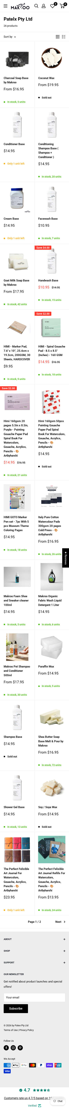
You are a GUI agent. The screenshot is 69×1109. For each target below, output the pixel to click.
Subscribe (15, 1008)
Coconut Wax (46, 78)
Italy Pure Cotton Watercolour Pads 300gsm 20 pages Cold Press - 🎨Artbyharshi (49, 526)
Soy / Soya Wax (47, 807)
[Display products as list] (63, 36)
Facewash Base (48, 218)
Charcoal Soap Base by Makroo (16, 80)
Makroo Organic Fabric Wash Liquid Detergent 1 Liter (49, 601)
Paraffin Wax (46, 666)
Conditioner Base (14, 144)
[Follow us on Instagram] (13, 1047)
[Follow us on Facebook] (6, 1047)
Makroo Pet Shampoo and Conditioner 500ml (17, 671)
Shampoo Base (13, 737)
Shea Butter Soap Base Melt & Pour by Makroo (50, 741)
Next (58, 921)
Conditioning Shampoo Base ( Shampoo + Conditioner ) (48, 150)
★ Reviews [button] (65, 558)
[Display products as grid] (57, 36)
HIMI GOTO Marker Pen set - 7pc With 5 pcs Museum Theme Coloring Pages (16, 524)
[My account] (43, 6)
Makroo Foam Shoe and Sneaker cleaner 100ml (16, 601)
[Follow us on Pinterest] (20, 1047)
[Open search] (36, 6)
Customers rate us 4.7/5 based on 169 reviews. (34, 1098)
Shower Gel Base (14, 807)
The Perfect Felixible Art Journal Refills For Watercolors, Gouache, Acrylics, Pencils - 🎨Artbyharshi (51, 879)
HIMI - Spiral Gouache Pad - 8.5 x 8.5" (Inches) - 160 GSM (51, 351)
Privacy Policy (26, 1030)
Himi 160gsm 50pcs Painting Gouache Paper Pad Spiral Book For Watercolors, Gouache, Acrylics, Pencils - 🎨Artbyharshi (51, 434)
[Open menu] (5, 5)
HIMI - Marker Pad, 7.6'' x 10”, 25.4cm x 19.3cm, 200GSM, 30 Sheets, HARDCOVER (17, 353)
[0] (62, 6)
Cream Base (11, 218)
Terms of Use (11, 1030)
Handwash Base (48, 280)
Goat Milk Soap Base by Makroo (16, 282)
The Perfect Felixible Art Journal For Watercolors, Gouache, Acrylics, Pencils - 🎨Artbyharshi (16, 879)
